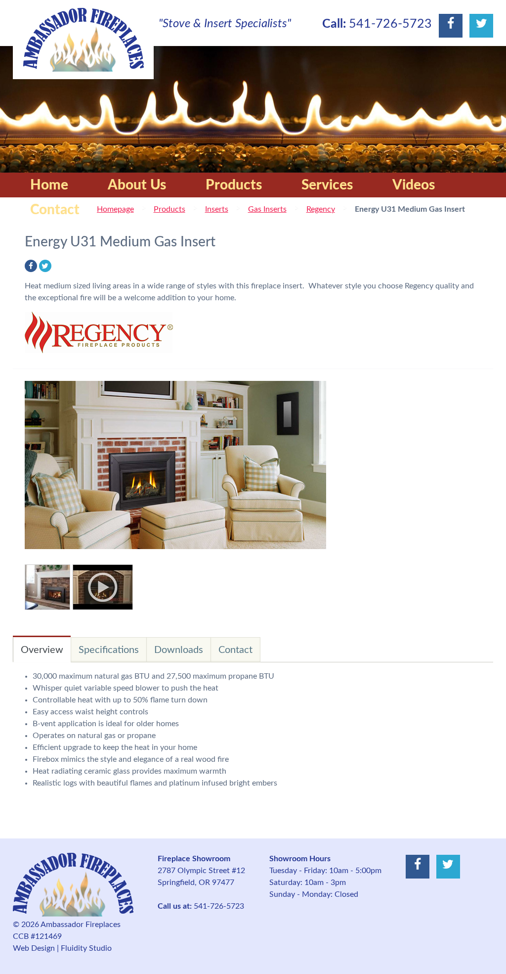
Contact (55, 210)
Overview (42, 650)
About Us (137, 185)
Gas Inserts (267, 209)
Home (49, 185)
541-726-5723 (390, 24)
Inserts (216, 209)
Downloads (178, 650)
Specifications (109, 650)
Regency (320, 209)
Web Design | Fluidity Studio (62, 948)
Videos (413, 185)
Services (327, 185)
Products (234, 185)
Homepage (115, 209)
